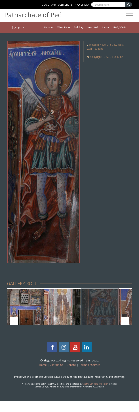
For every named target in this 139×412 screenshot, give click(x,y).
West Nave (63, 27)
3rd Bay (78, 27)
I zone (105, 27)
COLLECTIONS (65, 4)
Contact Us (57, 365)
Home (43, 365)
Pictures (49, 27)
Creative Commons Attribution (95, 384)
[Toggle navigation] (129, 15)
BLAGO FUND (49, 4)
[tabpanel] (25, 306)
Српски (85, 4)
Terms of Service (89, 365)
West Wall (92, 27)
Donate (71, 365)
